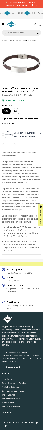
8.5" (15, 111)
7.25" (6, 111)
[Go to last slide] (4, 63)
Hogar (4, 40)
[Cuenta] (35, 24)
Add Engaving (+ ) (23, 134)
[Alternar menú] (3, 24)
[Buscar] (38, 32)
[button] (40, 215)
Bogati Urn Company (18, 422)
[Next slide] (39, 63)
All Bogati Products (18, 40)
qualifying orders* (17, 288)
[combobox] (21, 33)
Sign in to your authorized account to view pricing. (25, 134)
